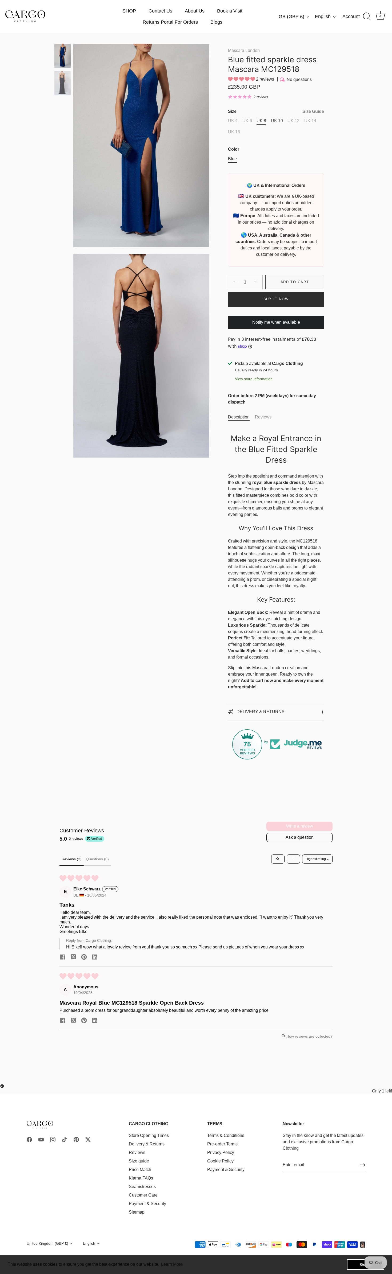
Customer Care (143, 1195)
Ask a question (300, 837)
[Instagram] (52, 1139)
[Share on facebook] (62, 957)
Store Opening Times (149, 1135)
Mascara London (244, 50)
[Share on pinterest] (84, 957)
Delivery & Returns (147, 1143)
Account (351, 16)
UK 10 (277, 120)
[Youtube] (41, 1139)
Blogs (216, 22)
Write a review (299, 826)
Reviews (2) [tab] (72, 859)
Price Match (140, 1169)
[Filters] (293, 859)
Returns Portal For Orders (170, 22)
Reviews (263, 417)
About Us (195, 11)
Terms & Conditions (225, 1135)
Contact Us (160, 11)
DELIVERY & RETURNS (260, 711)
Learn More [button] (172, 1264)
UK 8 (261, 120)
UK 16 (234, 132)
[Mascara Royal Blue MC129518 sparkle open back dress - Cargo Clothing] (62, 55)
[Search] (367, 16)
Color (233, 149)
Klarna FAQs (141, 1178)
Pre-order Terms (222, 1143)
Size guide (139, 1160)
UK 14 (310, 120)
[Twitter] (88, 1139)
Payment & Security (147, 1203)
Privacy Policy (220, 1152)
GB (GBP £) (291, 16)
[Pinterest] (76, 1139)
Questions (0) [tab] (97, 859)
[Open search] (278, 859)
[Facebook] (29, 1139)
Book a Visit (229, 11)
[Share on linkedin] (94, 957)
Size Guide (313, 111)
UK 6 (247, 120)
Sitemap (137, 1212)
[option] (62, 57)
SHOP (129, 11)
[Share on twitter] (73, 957)
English (323, 16)
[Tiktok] (64, 1139)
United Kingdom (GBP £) (47, 1244)
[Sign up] (362, 1165)
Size (276, 111)
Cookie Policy (220, 1160)
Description (239, 417)
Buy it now (276, 299)
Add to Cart (295, 282)
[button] (242, 79)
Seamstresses (142, 1186)
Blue (232, 159)
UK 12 (293, 120)
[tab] (241, 417)
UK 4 (233, 120)
